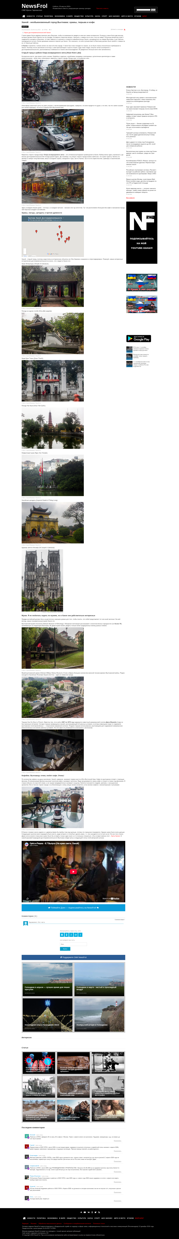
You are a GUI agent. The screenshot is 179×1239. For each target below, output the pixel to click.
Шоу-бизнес (114, 15)
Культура (89, 15)
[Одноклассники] (92, 1212)
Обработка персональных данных (50, 1223)
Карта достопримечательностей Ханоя (37, 32)
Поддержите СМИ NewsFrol (74, 957)
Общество (79, 15)
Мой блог (25, 26)
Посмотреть (117, 1141)
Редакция (25, 1223)
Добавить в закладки (117, 29)
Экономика (60, 15)
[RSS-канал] (124, 30)
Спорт (104, 15)
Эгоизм (137, 15)
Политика (48, 15)
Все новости (130, 198)
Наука (97, 15)
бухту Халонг (115, 836)
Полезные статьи (99, 1223)
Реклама (33, 1223)
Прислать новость (102, 8)
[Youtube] (84, 1212)
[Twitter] (95, 1212)
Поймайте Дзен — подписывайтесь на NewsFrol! (73, 908)
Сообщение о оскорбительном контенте (77, 1223)
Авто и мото (127, 15)
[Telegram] (81, 1212)
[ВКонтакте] (88, 1212)
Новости (31, 15)
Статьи (39, 15)
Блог (145, 15)
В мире (70, 15)
